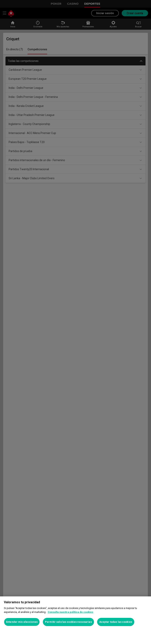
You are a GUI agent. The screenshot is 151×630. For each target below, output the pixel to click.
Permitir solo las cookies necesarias (68, 621)
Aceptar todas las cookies (115, 621)
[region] (75, 613)
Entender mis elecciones (22, 621)
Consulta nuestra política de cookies (70, 612)
